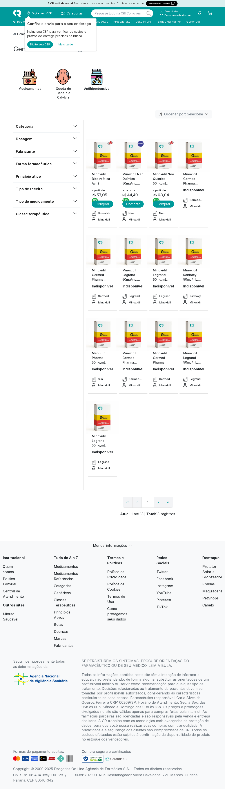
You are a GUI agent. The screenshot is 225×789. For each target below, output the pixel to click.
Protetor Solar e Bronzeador (212, 571)
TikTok (162, 607)
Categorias (62, 586)
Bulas (58, 624)
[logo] (17, 13)
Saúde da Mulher (169, 21)
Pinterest (163, 600)
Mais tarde (65, 44)
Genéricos (193, 21)
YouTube (163, 593)
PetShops (210, 598)
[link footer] (93, 759)
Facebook (164, 579)
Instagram (164, 586)
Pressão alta (122, 21)
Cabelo (208, 605)
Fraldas (208, 584)
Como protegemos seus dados (117, 613)
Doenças (61, 631)
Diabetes (102, 21)
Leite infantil (144, 21)
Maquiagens (212, 591)
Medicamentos (66, 566)
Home (21, 34)
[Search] (148, 13)
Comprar (102, 204)
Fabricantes (63, 645)
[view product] (102, 155)
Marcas (60, 638)
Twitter (162, 572)
